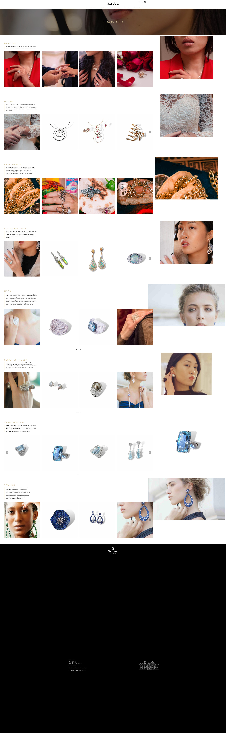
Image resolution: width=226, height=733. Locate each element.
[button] (7, 69)
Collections (104, 7)
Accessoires (115, 7)
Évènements (136, 7)
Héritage (126, 7)
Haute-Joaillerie (91, 7)
